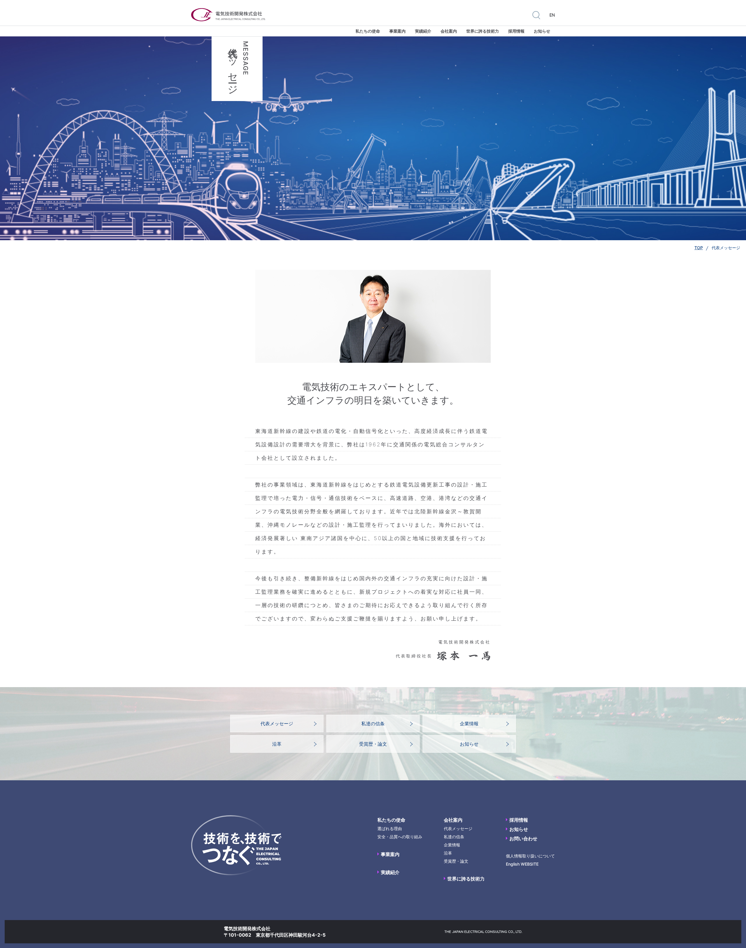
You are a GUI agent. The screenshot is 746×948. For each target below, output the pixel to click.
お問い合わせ (523, 838)
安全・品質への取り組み (399, 836)
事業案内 (397, 31)
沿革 (276, 744)
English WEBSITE (522, 864)
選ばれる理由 (389, 828)
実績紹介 (423, 31)
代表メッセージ (277, 723)
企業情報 (469, 723)
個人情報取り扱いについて (530, 855)
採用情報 (516, 31)
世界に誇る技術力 (482, 31)
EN (552, 15)
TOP (698, 247)
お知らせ (542, 31)
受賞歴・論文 (373, 744)
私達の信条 (373, 723)
